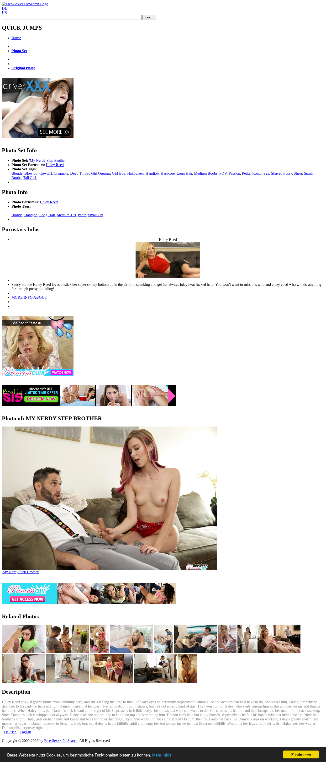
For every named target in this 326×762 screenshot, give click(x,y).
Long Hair (184, 173)
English (25, 732)
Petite (246, 173)
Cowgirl (45, 173)
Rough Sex (260, 173)
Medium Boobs (205, 173)
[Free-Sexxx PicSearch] (25, 4)
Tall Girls (30, 178)
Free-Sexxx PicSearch (61, 741)
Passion (234, 173)
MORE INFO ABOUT (29, 297)
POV (223, 173)
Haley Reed (55, 165)
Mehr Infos (161, 755)
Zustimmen (301, 754)
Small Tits (95, 215)
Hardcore (168, 173)
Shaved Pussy (281, 173)
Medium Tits (66, 215)
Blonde (16, 173)
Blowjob (30, 173)
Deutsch (10, 732)
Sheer (298, 173)
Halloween (135, 173)
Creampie (61, 173)
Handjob (152, 173)
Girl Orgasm (100, 173)
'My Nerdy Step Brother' (47, 160)
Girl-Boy (118, 173)
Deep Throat (79, 173)
